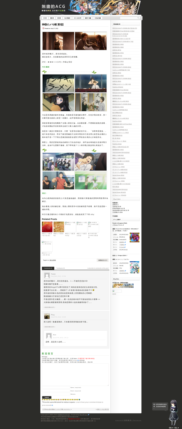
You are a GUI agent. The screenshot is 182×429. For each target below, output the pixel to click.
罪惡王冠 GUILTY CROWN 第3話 (121, 78)
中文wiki (121, 247)
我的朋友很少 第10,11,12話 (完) (121, 38)
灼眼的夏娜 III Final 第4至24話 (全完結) (123, 31)
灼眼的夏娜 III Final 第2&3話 (120, 90)
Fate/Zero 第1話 (117, 144)
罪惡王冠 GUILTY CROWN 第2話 (121, 93)
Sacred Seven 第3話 (118, 175)
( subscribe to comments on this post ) (98, 268)
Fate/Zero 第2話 (117, 121)
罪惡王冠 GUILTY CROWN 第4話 (121, 67)
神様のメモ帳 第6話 (59, 234)
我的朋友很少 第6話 (118, 61)
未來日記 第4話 (116, 73)
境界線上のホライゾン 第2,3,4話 (121, 84)
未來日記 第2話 (116, 98)
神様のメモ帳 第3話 (53, 24)
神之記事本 (53, 260)
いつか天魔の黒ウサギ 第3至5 (120, 161)
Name (76, 387)
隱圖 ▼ (171, 427)
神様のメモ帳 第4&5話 (70, 234)
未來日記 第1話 (116, 115)
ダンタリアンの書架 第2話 (119, 169)
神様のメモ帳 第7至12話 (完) (47, 234)
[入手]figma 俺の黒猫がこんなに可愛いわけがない (56, 409)
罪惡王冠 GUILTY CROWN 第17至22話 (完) (124, 28)
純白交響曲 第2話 (117, 112)
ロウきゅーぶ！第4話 (118, 167)
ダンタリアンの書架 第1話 (119, 172)
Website (73, 394)
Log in (114, 294)
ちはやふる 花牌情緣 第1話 (120, 130)
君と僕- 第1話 (116, 138)
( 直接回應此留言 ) (49, 307)
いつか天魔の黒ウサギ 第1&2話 (121, 184)
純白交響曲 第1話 (117, 135)
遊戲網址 (121, 242)
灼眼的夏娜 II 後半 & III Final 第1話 (122, 124)
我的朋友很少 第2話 (118, 107)
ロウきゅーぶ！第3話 (118, 181)
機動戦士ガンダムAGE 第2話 (120, 101)
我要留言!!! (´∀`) (102, 260)
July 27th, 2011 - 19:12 (60, 337)
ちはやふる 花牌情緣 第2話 (120, 110)
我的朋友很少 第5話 (118, 64)
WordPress (84, 415)
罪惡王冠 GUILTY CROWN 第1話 (121, 104)
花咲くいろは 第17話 (103, 409)
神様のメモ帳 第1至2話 (82, 234)
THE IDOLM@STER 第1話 (120, 189)
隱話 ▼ (177, 427)
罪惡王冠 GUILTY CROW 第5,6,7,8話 (122, 41)
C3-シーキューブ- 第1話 (119, 141)
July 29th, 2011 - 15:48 (58, 276)
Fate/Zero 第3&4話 (117, 87)
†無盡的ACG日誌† (63, 415)
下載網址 (121, 244)
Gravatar (74, 360)
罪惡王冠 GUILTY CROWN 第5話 (121, 58)
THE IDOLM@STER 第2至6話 (121, 152)
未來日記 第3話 (116, 81)
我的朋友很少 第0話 (118, 149)
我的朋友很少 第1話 (118, 127)
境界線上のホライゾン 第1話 (120, 132)
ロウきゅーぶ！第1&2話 (119, 195)
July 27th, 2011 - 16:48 (58, 317)
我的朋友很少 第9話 (118, 44)
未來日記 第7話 (116, 50)
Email (76, 390)
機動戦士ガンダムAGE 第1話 (120, 118)
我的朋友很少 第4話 (118, 75)
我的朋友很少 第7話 (118, 53)
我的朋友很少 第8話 (118, 47)
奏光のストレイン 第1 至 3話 (47, 254)
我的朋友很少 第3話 (118, 95)
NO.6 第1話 (115, 186)
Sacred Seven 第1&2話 (119, 192)
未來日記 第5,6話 (117, 56)
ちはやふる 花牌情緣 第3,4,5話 (121, 70)
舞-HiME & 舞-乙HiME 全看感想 (93, 235)
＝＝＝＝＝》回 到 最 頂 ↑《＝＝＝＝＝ (128, 420)
